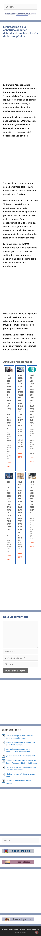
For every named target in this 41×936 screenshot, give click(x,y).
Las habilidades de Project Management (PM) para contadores (21, 768)
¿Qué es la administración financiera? (20, 756)
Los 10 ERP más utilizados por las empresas (18, 782)
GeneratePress (20, 933)
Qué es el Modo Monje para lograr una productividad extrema (20, 507)
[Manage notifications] (36, 932)
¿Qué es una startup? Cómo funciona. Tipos (20, 775)
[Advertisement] (20, 62)
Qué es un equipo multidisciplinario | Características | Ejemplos (32, 400)
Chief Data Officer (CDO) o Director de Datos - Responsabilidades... (9, 507)
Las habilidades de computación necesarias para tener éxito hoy (20, 400)
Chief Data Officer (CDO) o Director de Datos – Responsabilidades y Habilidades (21, 762)
